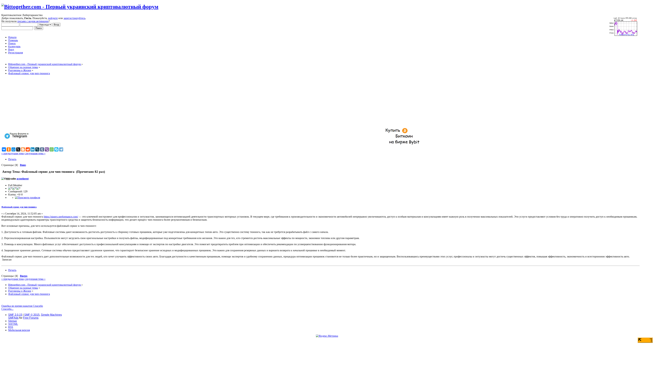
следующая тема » (35, 153)
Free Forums (30, 317)
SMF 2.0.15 (15, 314)
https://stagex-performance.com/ (61, 216)
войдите (53, 18)
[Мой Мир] (13, 149)
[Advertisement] (103, 101)
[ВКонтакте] (4, 149)
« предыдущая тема (12, 153)
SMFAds (13, 317)
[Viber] (47, 149)
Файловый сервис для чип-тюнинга (19, 207)
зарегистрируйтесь (74, 18)
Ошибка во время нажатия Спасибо (22, 305)
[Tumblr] (42, 149)
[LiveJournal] (37, 149)
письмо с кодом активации (33, 21)
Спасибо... (7, 309)
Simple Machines (51, 314)
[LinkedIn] (32, 149)
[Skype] (56, 149)
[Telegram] (61, 149)
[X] (18, 149)
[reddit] (28, 149)
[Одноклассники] (9, 149)
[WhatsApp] (52, 149)
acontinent (23, 178)
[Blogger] (23, 149)
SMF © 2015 (32, 314)
